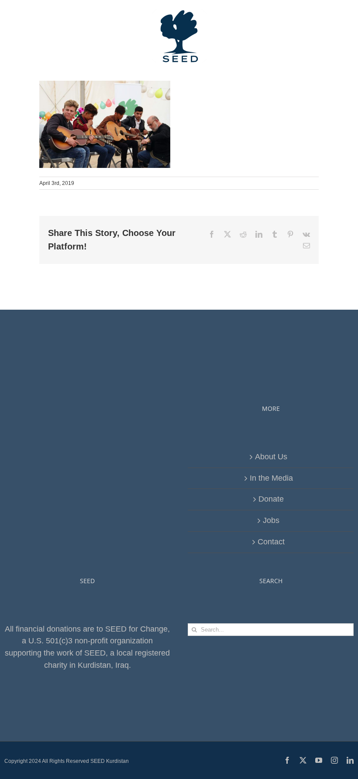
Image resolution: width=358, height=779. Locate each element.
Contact (271, 541)
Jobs (271, 520)
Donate (271, 499)
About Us (271, 456)
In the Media (271, 478)
